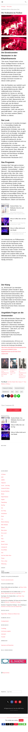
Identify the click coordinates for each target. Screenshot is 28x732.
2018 (2, 477)
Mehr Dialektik (4, 524)
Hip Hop (3, 505)
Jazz (2, 508)
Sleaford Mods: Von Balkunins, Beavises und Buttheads (17, 208)
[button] (3, 724)
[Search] (25, 2)
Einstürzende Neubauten (19, 388)
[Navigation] (2, 2)
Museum (3, 527)
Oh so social (3, 533)
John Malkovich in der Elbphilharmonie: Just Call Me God (5, 373)
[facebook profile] (11, 701)
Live (2, 519)
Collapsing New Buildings (7, 388)
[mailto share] (8, 395)
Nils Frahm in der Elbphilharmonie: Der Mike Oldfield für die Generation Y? (23, 373)
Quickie (3, 541)
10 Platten (3, 474)
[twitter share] (6, 396)
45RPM (2, 480)
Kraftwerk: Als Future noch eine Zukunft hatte (11, 606)
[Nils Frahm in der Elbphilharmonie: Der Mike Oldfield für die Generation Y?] (22, 368)
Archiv (2, 571)
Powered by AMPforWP (14, 710)
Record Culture (4, 544)
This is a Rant (4, 561)
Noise (17, 391)
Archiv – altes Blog (5, 485)
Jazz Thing (3, 510)
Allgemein (3, 482)
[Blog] (14, 688)
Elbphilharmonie (6, 391)
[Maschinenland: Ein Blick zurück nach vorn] (13, 368)
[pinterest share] (11, 395)
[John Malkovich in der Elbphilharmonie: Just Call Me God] (5, 368)
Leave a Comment (14, 410)
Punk (18, 9)
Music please (9, 6)
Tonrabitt (3, 636)
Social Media (4, 549)
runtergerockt (4, 547)
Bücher (2, 494)
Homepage (3, 6)
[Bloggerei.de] (14, 669)
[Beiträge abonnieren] (14, 466)
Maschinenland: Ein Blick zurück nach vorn (13, 372)
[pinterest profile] (15, 701)
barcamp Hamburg (5, 491)
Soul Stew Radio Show (6, 555)
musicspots (3, 634)
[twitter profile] (7, 701)
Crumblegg (3, 628)
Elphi (12, 391)
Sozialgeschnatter (5, 621)
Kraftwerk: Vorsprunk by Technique (13, 602)
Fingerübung (4, 502)
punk (21, 391)
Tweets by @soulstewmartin (7, 579)
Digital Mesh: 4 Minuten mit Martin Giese (10, 613)
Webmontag (3, 563)
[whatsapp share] (15, 395)
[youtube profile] (19, 701)
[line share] (18, 395)
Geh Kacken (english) (6, 631)
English (2, 499)
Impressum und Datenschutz (7, 645)
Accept (21, 720)
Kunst (2, 516)
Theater (2, 558)
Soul (2, 552)
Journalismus (4, 513)
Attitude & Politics (5, 488)
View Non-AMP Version (18, 708)
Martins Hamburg (5, 521)
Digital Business (4, 496)
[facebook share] (2, 395)
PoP (2, 535)
